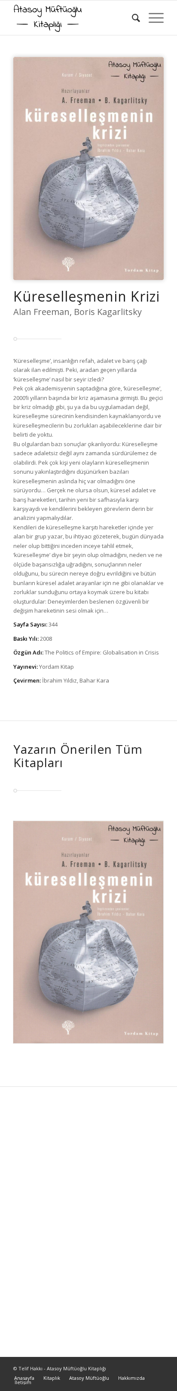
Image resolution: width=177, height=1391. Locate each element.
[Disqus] (88, 1216)
